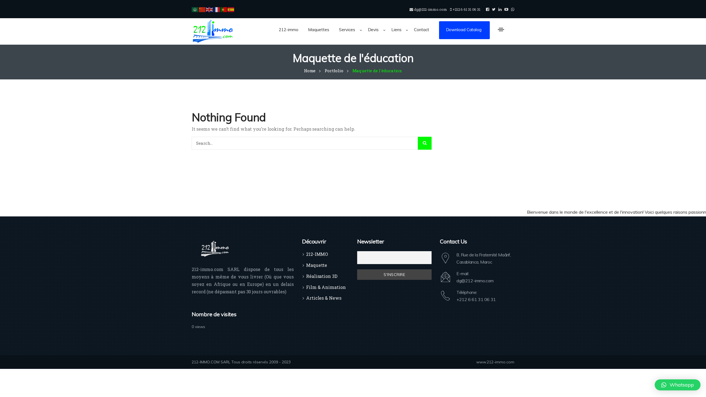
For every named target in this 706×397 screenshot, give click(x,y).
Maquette (316, 265)
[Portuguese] (224, 9)
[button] (677, 384)
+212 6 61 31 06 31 (476, 299)
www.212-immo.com (495, 362)
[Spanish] (231, 9)
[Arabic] (195, 9)
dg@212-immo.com (475, 280)
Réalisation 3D (322, 276)
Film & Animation (326, 287)
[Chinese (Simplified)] (202, 9)
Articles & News (323, 298)
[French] (216, 9)
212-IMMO (317, 254)
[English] (209, 9)
